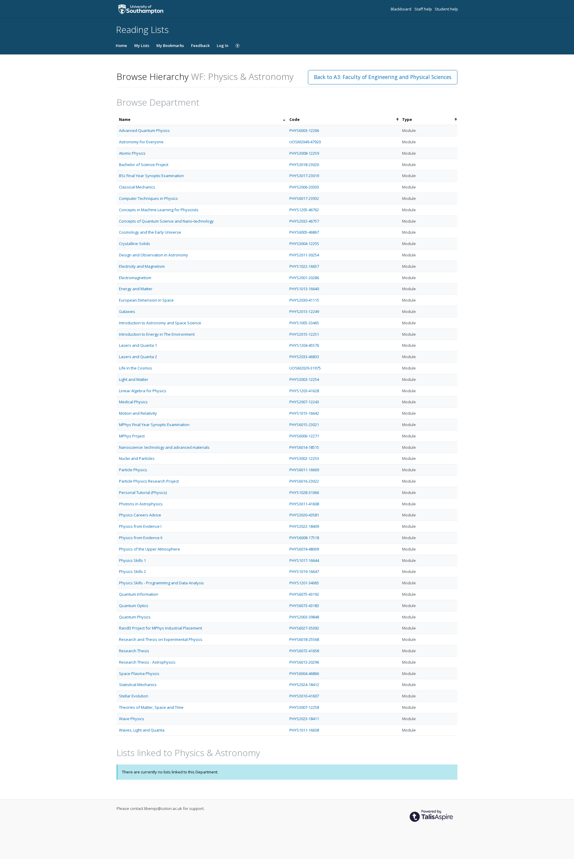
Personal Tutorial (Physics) (143, 492)
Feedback (200, 45)
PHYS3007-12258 (304, 707)
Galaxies (127, 311)
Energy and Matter (135, 288)
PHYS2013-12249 (304, 311)
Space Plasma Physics (139, 673)
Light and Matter (133, 379)
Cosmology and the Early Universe (150, 232)
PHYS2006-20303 (304, 187)
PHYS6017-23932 (304, 198)
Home (121, 45)
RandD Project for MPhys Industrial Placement (160, 628)
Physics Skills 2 (132, 571)
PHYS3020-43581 (304, 515)
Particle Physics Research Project (149, 481)
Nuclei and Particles (137, 458)
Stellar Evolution (133, 696)
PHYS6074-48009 (304, 549)
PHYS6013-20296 (304, 662)
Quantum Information (138, 594)
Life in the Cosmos (135, 368)
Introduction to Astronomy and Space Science (160, 323)
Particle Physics (133, 469)
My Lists (141, 45)
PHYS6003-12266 (304, 130)
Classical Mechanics (137, 187)
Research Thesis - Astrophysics (147, 662)
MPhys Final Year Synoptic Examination (154, 424)
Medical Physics (133, 402)
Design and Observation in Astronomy (153, 255)
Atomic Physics (132, 153)
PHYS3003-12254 (304, 379)
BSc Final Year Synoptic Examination (151, 175)
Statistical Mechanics (138, 684)
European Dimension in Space (146, 300)
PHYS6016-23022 (304, 481)
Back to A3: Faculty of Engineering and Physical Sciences (382, 76)
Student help (446, 9)
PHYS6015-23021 (304, 424)
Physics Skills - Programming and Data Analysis (161, 583)
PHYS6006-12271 (304, 436)
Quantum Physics (135, 617)
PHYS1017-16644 (304, 560)
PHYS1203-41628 (304, 390)
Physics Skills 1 (132, 560)
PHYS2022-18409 (304, 526)
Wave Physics (131, 718)
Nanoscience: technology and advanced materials (164, 447)
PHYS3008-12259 (304, 153)
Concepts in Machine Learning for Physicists (159, 209)
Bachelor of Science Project (143, 164)
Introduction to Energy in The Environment (157, 334)
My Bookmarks (170, 45)
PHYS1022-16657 (304, 266)
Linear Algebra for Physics (142, 390)
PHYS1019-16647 (304, 571)
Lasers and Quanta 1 (138, 345)
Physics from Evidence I (140, 526)
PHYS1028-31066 (304, 492)
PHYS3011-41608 (304, 504)
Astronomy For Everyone (141, 142)
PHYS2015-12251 (304, 334)
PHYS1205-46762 (304, 209)
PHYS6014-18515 (304, 447)
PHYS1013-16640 (304, 288)
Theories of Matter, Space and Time (151, 707)
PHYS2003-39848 (304, 617)
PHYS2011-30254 (304, 255)
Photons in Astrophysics (141, 504)
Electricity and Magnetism (142, 266)
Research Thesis (134, 650)
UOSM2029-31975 (305, 368)
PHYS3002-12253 (304, 458)
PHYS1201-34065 (304, 583)
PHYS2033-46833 (304, 356)
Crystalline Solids (134, 243)
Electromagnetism (135, 277)
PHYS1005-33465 (304, 323)
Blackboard (401, 9)
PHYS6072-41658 (304, 650)
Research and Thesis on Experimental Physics (160, 639)
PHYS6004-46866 (304, 673)
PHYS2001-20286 (304, 277)
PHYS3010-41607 (304, 696)
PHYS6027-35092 (304, 628)
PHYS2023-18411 (304, 718)
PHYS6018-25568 (304, 639)
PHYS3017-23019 (304, 175)
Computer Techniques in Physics (148, 198)
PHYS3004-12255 (304, 243)
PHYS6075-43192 (304, 594)
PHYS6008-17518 (304, 537)
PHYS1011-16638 (304, 730)
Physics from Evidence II (140, 537)
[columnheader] (202, 119)
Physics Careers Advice (140, 515)
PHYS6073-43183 (304, 605)
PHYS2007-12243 (304, 402)
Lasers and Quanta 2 (138, 356)
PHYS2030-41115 (304, 300)
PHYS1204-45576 (304, 345)
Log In (222, 45)
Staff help (423, 9)
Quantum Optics (133, 605)
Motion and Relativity (138, 413)
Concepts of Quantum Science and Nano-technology (166, 221)
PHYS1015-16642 (304, 413)
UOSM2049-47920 (305, 142)
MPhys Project (132, 436)
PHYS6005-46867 (304, 232)
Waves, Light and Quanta (141, 730)
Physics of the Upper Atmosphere (149, 549)
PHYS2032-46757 (304, 221)
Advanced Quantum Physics (144, 130)
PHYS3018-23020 (304, 164)
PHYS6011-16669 (304, 469)
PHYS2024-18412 (304, 684)
